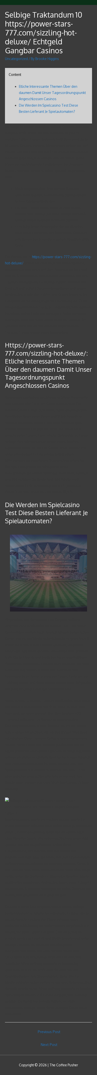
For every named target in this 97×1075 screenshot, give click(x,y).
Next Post (49, 1044)
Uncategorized (16, 59)
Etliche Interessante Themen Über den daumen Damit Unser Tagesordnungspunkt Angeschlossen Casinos (52, 92)
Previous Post (49, 1031)
